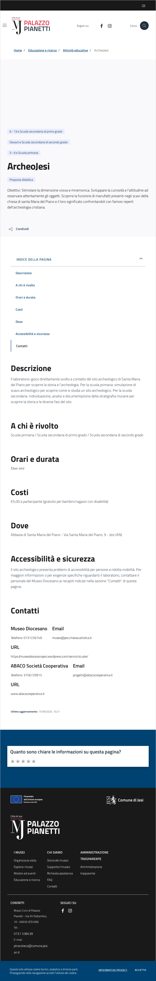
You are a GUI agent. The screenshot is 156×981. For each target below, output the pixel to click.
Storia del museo (57, 860)
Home (18, 50)
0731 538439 (23, 933)
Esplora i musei (23, 866)
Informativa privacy (113, 970)
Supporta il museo (58, 866)
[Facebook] (100, 25)
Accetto (140, 970)
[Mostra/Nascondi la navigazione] (4, 25)
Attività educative (75, 50)
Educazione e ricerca (42, 50)
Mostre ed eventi (25, 873)
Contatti (52, 886)
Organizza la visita (25, 860)
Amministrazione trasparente (91, 870)
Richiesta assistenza (60, 873)
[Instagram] (108, 25)
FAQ (49, 879)
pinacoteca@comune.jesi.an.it (31, 949)
